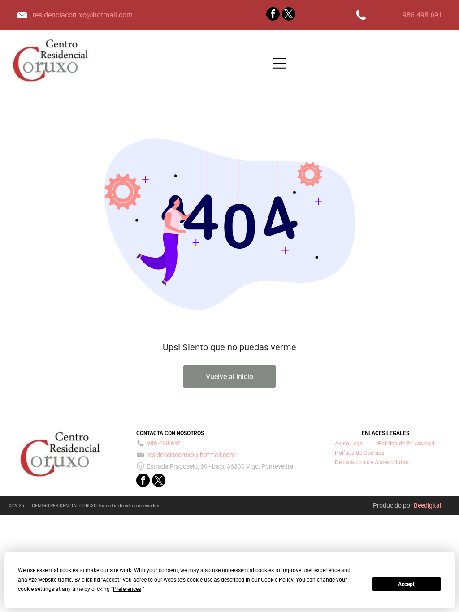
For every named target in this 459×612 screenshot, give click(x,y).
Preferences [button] (127, 589)
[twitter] (288, 15)
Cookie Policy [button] (277, 580)
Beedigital (427, 505)
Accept (406, 584)
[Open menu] (279, 63)
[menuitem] (349, 443)
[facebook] (273, 15)
